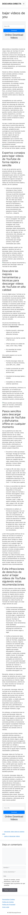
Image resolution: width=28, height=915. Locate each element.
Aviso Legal (5, 907)
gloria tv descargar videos (12, 836)
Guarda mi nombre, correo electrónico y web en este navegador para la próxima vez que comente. (14, 882)
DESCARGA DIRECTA (11, 4)
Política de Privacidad (8, 904)
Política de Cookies (8, 902)
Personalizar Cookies (8, 899)
